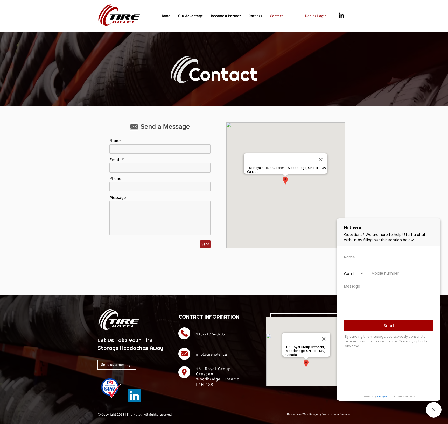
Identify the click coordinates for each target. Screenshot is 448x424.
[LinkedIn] (134, 395)
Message (117, 197)
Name (115, 141)
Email (115, 159)
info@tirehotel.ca (211, 354)
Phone (115, 178)
